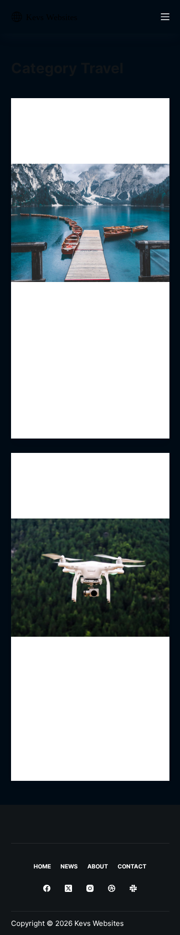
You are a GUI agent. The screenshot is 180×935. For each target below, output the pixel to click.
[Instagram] (90, 888)
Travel (36, 117)
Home (42, 866)
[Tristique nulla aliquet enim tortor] (90, 223)
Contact (132, 866)
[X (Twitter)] (68, 888)
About (97, 866)
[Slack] (133, 888)
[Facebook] (46, 888)
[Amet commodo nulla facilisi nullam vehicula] (90, 577)
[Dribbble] (111, 888)
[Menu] (165, 16)
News (69, 866)
